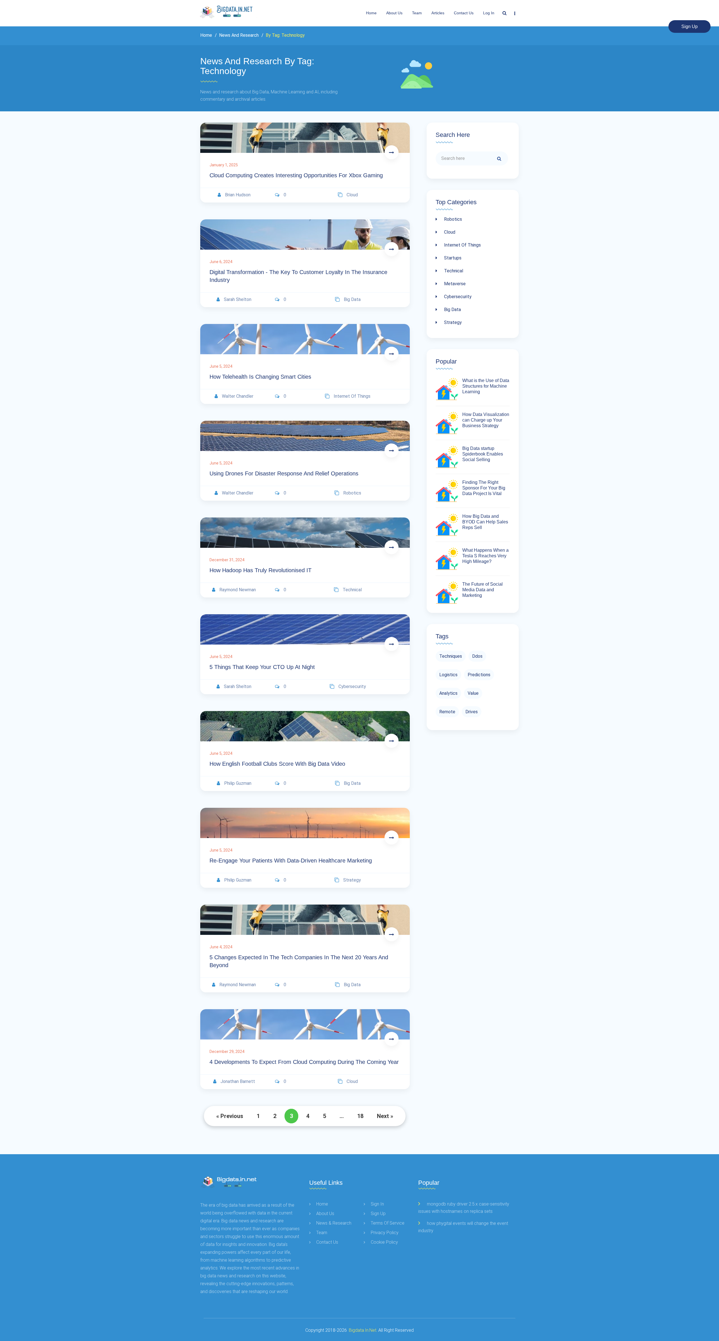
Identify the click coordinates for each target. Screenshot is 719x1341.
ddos (477, 656)
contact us (327, 1242)
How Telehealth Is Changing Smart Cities (260, 377)
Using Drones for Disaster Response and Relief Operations (284, 473)
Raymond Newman (237, 589)
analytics (448, 693)
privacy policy (385, 1232)
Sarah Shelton (237, 299)
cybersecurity (352, 686)
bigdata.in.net (362, 1330)
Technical (453, 270)
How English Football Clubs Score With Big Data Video (277, 764)
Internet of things (462, 245)
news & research (333, 1223)
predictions (479, 674)
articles (437, 13)
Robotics (452, 219)
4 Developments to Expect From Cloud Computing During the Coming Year (304, 1062)
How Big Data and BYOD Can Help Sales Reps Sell (485, 522)
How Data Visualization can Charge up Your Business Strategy (485, 420)
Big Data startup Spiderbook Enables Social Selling (482, 454)
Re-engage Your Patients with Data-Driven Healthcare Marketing (291, 860)
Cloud (449, 232)
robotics (352, 493)
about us (394, 13)
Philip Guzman (237, 783)
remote (447, 711)
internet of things (352, 396)
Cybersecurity (457, 296)
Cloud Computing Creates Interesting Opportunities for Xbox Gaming (296, 175)
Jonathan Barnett (237, 1081)
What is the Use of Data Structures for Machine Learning (485, 386)
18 (360, 1116)
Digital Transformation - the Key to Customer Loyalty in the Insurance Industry (298, 276)
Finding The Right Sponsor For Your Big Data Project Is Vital (483, 488)
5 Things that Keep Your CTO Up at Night (262, 667)
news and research (238, 35)
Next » (385, 1116)
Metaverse (454, 283)
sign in (377, 1204)
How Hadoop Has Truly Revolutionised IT (260, 570)
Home (371, 13)
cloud (352, 194)
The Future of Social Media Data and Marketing (482, 590)
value (473, 693)
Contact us (464, 13)
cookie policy (384, 1242)
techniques (450, 656)
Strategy (452, 322)
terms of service (387, 1223)
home (322, 1204)
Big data (452, 309)
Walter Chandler (237, 396)
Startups (452, 258)
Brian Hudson (238, 194)
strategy (352, 880)
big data (352, 299)
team (417, 13)
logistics (448, 674)
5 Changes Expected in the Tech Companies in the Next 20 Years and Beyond (299, 961)
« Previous (229, 1116)
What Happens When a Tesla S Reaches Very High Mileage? (485, 556)
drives (471, 711)
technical (352, 589)
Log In (488, 13)
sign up (689, 26)
